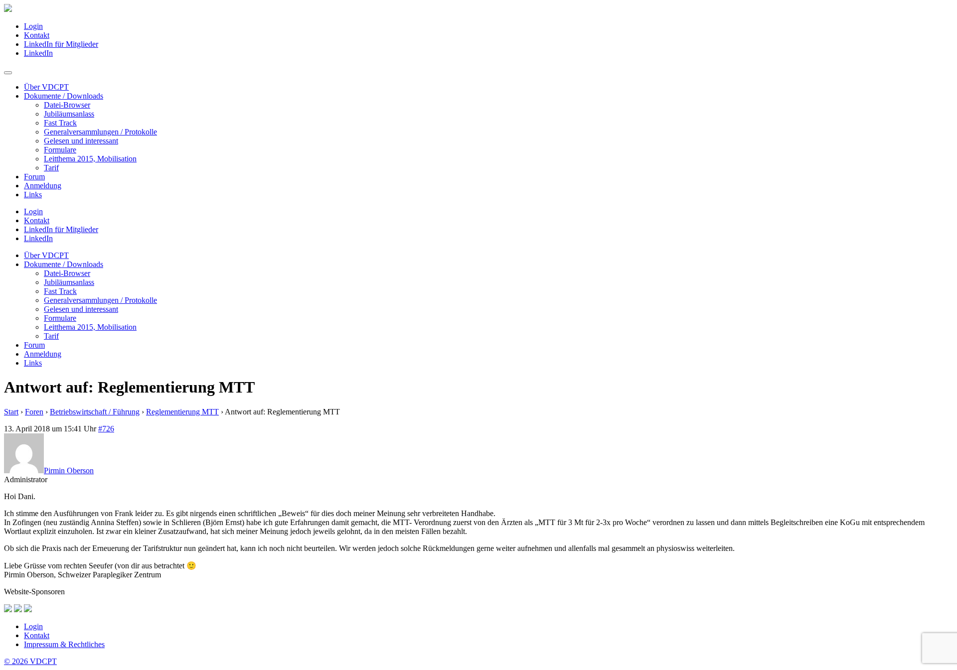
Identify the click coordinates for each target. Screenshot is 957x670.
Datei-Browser (67, 105)
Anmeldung (42, 185)
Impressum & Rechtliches (64, 644)
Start (11, 411)
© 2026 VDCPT (30, 661)
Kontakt (36, 35)
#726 (106, 428)
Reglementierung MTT (182, 411)
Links (33, 194)
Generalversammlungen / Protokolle (100, 132)
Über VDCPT (46, 87)
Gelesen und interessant (81, 140)
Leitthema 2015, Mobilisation (90, 158)
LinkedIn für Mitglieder (61, 44)
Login (33, 26)
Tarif (51, 167)
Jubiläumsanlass (69, 114)
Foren (34, 411)
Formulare (60, 149)
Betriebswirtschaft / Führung (95, 411)
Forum (34, 176)
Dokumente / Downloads (63, 96)
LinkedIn (38, 53)
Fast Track (60, 123)
